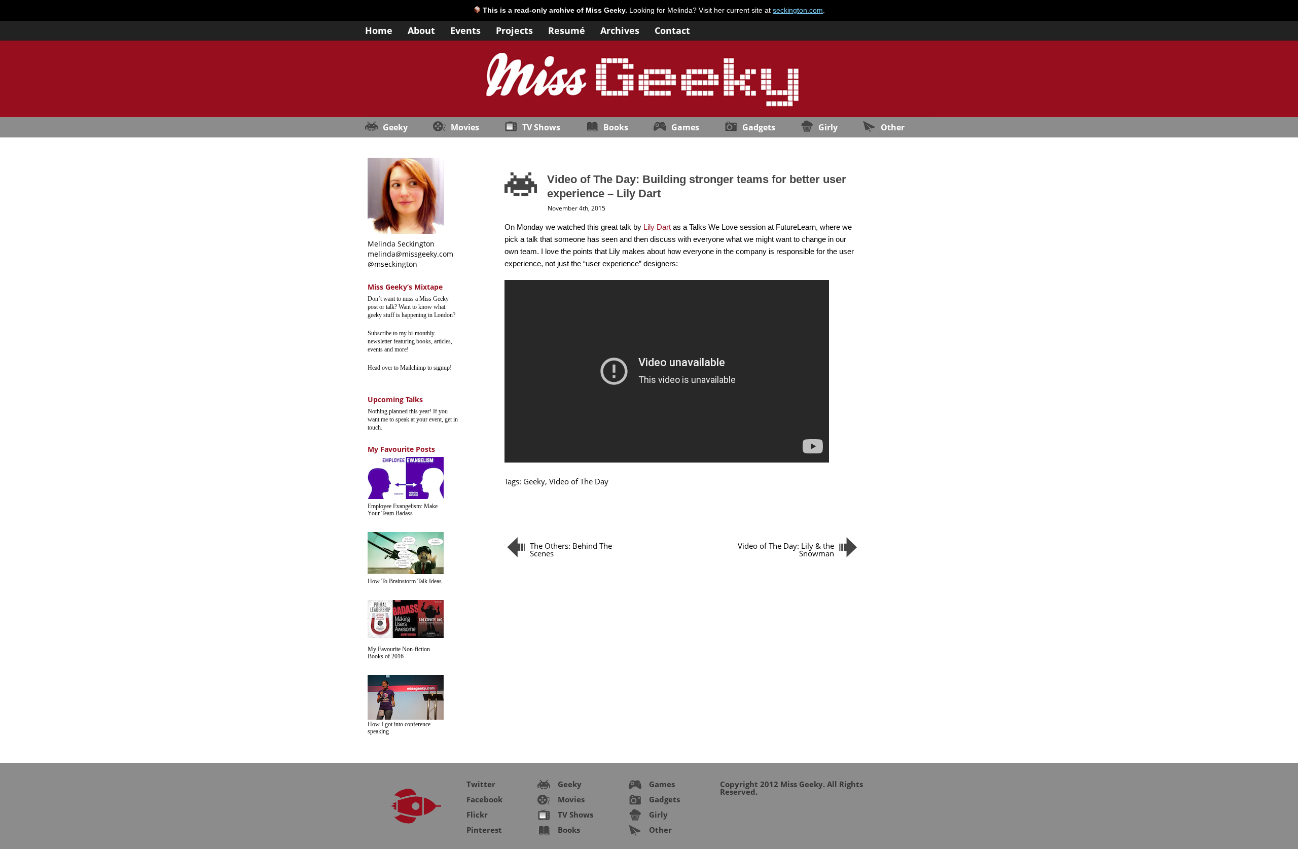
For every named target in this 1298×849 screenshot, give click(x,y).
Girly (828, 127)
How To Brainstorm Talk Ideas (405, 581)
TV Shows (541, 127)
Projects (514, 29)
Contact (672, 29)
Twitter (480, 784)
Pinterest (484, 830)
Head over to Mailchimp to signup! (410, 367)
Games (685, 127)
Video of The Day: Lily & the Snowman (786, 549)
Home (378, 29)
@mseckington (392, 264)
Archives (619, 29)
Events (465, 29)
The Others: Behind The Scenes (571, 549)
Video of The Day (578, 481)
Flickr (477, 814)
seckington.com (798, 10)
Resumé (566, 29)
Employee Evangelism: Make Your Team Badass (403, 510)
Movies (465, 127)
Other (893, 127)
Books (615, 127)
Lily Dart (657, 227)
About (421, 29)
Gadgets (758, 127)
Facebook (484, 799)
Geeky (395, 127)
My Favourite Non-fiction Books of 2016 (399, 653)
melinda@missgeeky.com (410, 254)
